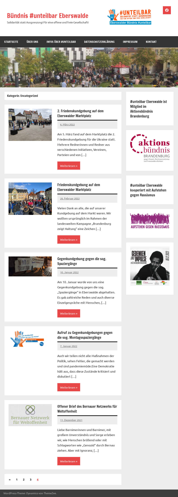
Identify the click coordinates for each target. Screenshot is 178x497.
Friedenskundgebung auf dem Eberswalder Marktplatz (78, 187)
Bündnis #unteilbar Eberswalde (47, 15)
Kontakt (151, 42)
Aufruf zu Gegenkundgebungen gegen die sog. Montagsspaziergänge (84, 335)
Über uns (32, 42)
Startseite (11, 42)
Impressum (130, 42)
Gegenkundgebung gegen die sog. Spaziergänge (81, 261)
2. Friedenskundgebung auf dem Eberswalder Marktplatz (80, 113)
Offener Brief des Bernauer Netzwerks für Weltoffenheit (87, 409)
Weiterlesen (67, 165)
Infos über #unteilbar (61, 42)
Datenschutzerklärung (99, 42)
